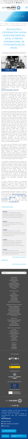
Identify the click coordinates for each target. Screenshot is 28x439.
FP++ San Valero (14, 315)
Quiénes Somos (14, 279)
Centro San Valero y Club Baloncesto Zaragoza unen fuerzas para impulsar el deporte (14, 252)
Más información (6, 418)
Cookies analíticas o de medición (11, 423)
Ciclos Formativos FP (14, 295)
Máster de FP (14, 296)
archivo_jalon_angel (6, 198)
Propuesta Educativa (14, 283)
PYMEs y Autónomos (14, 307)
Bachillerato (14, 294)
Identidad (14, 281)
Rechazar (5, 436)
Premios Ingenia (14, 332)
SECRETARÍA (14, 347)
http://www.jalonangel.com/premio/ (10, 90)
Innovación (14, 329)
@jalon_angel (12, 197)
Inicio (1, 23)
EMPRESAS (14, 344)
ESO (14, 292)
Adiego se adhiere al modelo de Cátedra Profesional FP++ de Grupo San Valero (14, 224)
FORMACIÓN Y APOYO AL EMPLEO (14, 304)
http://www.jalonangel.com (18, 194)
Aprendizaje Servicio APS (14, 321)
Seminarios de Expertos (14, 333)
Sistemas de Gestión (14, 280)
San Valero (7, 399)
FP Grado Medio (14, 299)
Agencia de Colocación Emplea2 (14, 314)
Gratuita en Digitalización (14, 306)
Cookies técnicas (7, 421)
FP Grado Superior (14, 300)
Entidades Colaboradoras (14, 284)
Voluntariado (14, 322)
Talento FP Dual (14, 340)
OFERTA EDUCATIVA (14, 291)
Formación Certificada (14, 311)
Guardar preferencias (9, 430)
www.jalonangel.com (14, 201)
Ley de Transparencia (14, 285)
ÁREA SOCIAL (14, 318)
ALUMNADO (14, 348)
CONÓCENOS (14, 277)
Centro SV (7, 405)
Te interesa (14, 288)
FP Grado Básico (14, 298)
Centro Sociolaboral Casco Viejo (14, 320)
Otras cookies (6, 426)
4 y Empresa (14, 337)
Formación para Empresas (14, 310)
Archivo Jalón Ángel (21, 195)
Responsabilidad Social (14, 325)
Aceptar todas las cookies (17, 436)
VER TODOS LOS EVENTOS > (19, 264)
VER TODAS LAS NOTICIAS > (20, 257)
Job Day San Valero (14, 336)
